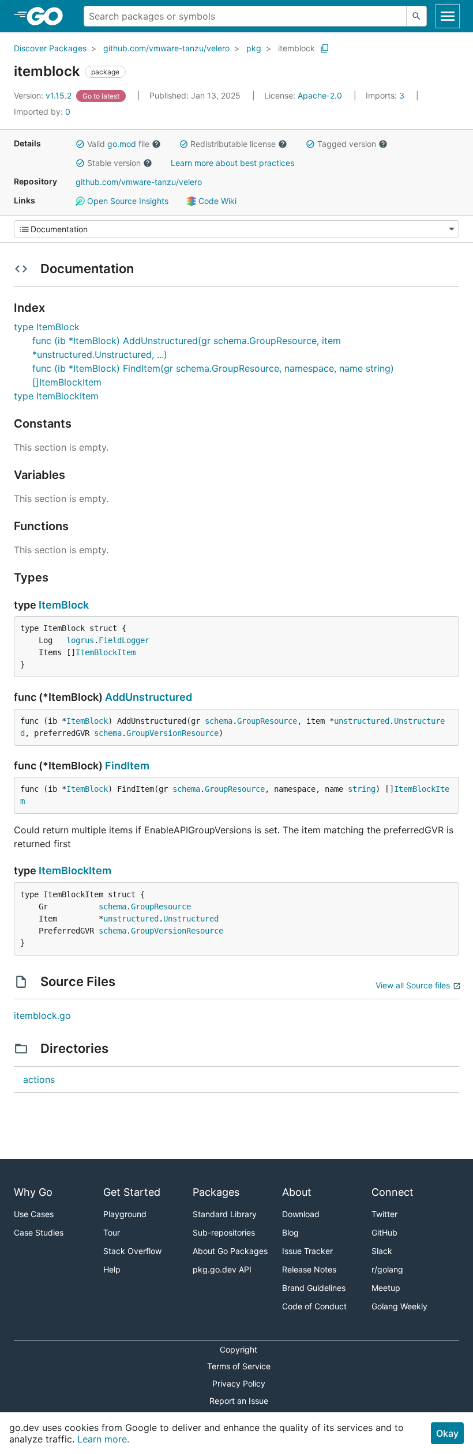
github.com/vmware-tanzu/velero (166, 48)
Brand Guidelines (314, 1288)
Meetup (385, 1288)
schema (218, 721)
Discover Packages (50, 48)
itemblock (296, 48)
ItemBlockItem (106, 652)
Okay (447, 1433)
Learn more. (103, 1439)
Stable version (114, 163)
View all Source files (413, 985)
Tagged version (346, 144)
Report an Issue (238, 1401)
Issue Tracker (307, 1251)
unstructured (361, 721)
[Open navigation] (447, 16)
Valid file (118, 144)
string (362, 789)
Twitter (384, 1214)
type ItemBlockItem (56, 396)
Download (301, 1214)
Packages (216, 1192)
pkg (253, 48)
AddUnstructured (148, 697)
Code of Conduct (314, 1306)
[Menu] (236, 228)
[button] (80, 144)
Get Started (131, 1192)
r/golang (387, 1269)
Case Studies (38, 1232)
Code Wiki (216, 201)
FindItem (127, 766)
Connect (392, 1192)
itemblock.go (42, 1015)
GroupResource (267, 721)
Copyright (238, 1349)
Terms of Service (239, 1366)
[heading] (49, 16)
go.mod (121, 144)
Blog (290, 1232)
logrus (80, 640)
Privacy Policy (238, 1383)
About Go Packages (230, 1251)
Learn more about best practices (232, 163)
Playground (125, 1214)
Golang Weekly (399, 1306)
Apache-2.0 (320, 95)
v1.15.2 (44, 95)
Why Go (33, 1192)
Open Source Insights (126, 201)
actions (39, 1079)
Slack (381, 1251)
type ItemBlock (47, 327)
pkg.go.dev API (222, 1269)
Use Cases (34, 1214)
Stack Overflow (132, 1251)
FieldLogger (124, 640)
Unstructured (191, 918)
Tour (111, 1232)
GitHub (384, 1232)
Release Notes (309, 1269)
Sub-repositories (224, 1232)
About (296, 1192)
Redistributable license (233, 144)
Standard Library (225, 1214)
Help (112, 1269)
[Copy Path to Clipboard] (325, 48)
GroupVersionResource (172, 733)
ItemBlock (64, 605)
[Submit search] (416, 16)
